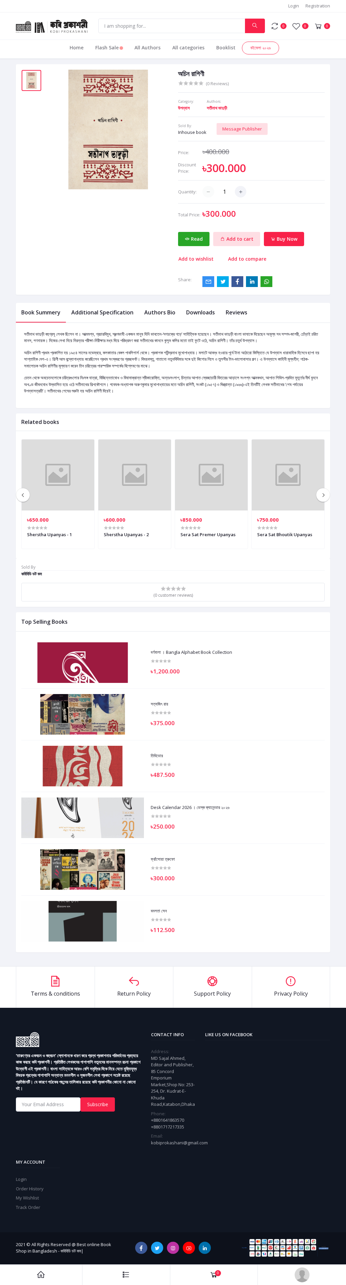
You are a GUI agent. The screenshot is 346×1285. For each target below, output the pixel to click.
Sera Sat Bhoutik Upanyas (284, 534)
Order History (30, 1189)
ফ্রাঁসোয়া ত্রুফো (163, 859)
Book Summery (40, 312)
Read (196, 239)
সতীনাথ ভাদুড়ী (217, 108)
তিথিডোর (157, 756)
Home (76, 47)
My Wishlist (27, 1198)
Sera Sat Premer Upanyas (208, 534)
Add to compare (247, 259)
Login (293, 6)
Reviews (236, 312)
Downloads (200, 312)
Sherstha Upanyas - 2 (126, 534)
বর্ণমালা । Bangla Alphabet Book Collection (191, 652)
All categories (188, 47)
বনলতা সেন (159, 911)
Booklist (226, 47)
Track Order (28, 1207)
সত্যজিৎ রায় (159, 704)
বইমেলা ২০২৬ (260, 48)
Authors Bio (159, 312)
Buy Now (286, 239)
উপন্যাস (184, 108)
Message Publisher (242, 129)
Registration (317, 6)
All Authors (147, 47)
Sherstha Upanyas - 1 (49, 534)
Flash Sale (107, 47)
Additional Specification (102, 312)
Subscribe (97, 1104)
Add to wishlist (196, 259)
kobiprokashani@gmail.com (179, 1143)
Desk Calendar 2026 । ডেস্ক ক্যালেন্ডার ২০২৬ (190, 807)
